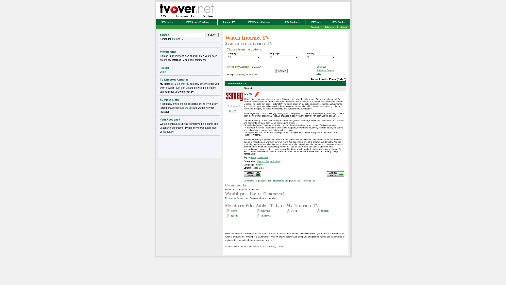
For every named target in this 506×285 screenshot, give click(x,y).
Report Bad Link (281, 181)
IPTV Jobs (316, 22)
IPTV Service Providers (197, 22)
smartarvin (266, 215)
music (253, 157)
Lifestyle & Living (272, 161)
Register (229, 198)
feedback (168, 131)
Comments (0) (251, 181)
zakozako (325, 210)
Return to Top (308, 181)
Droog (294, 210)
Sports (260, 161)
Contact (315, 27)
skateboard (263, 157)
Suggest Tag (265, 181)
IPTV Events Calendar (259, 22)
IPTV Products (292, 22)
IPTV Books (338, 22)
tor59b (234, 210)
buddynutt (265, 210)
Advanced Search (325, 70)
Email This (295, 181)
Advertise (330, 27)
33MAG (248, 94)
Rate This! (234, 111)
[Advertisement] (189, 146)
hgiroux (234, 215)
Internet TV (229, 22)
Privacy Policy (269, 246)
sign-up (185, 87)
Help (319, 73)
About (343, 27)
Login (246, 198)
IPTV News (167, 22)
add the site (186, 107)
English (259, 164)
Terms (280, 246)
